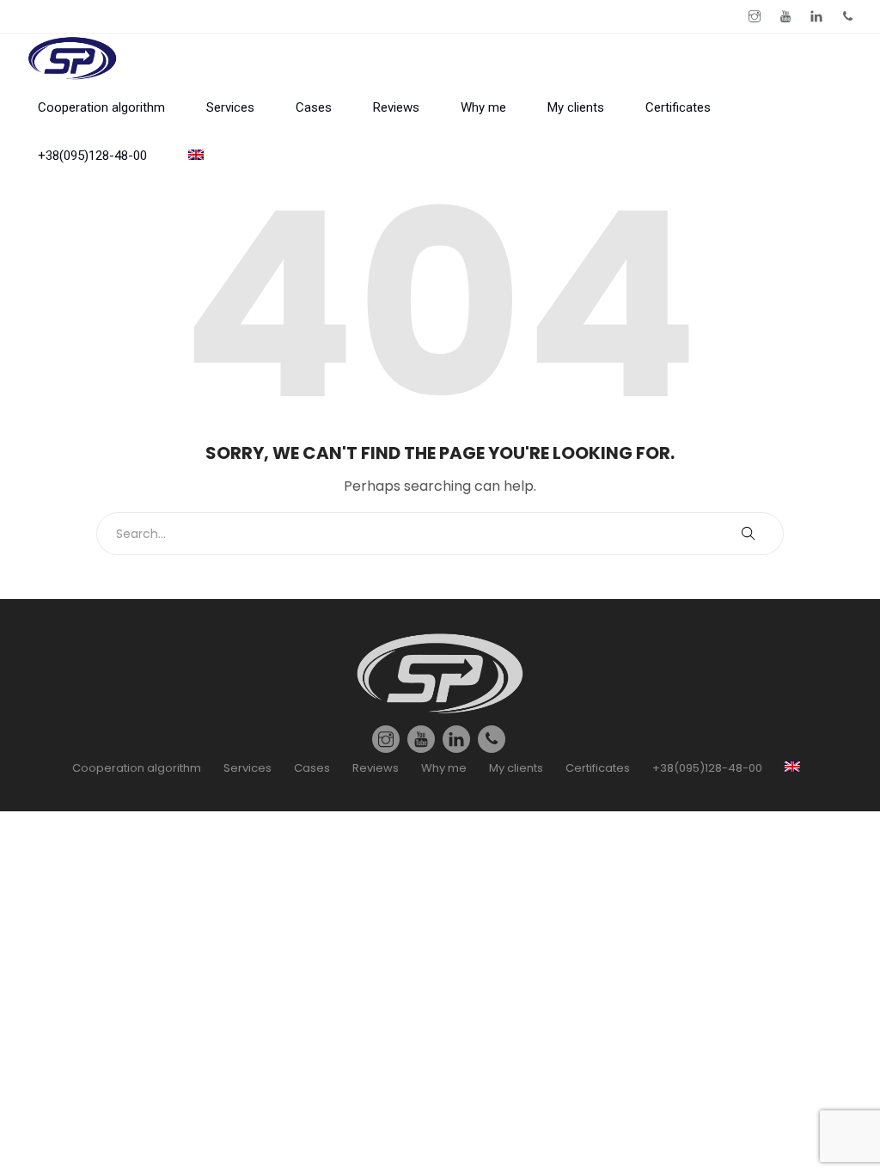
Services (230, 107)
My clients (575, 107)
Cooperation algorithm (101, 107)
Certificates (678, 107)
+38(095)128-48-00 (92, 155)
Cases (314, 107)
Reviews (396, 107)
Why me (483, 107)
